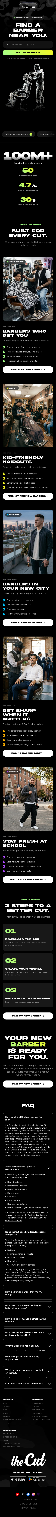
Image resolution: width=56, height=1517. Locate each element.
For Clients (37, 1413)
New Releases (38, 1403)
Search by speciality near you (19, 1280)
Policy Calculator (11, 1447)
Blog (5, 1410)
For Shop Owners (40, 1416)
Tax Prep (7, 1440)
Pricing (35, 1406)
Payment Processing (41, 1420)
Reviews (6, 1416)
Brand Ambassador (12, 1420)
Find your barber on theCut (28, 1155)
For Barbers (38, 1410)
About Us (7, 1403)
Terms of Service (28, 1504)
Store (5, 1413)
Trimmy (6, 1423)
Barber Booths (10, 1437)
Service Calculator (12, 1444)
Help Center (8, 1434)
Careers (6, 1406)
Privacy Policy (28, 1508)
